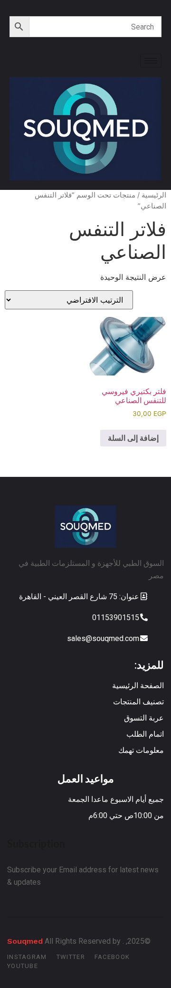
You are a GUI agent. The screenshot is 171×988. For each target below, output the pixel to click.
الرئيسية (154, 195)
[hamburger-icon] (151, 61)
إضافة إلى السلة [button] (133, 438)
